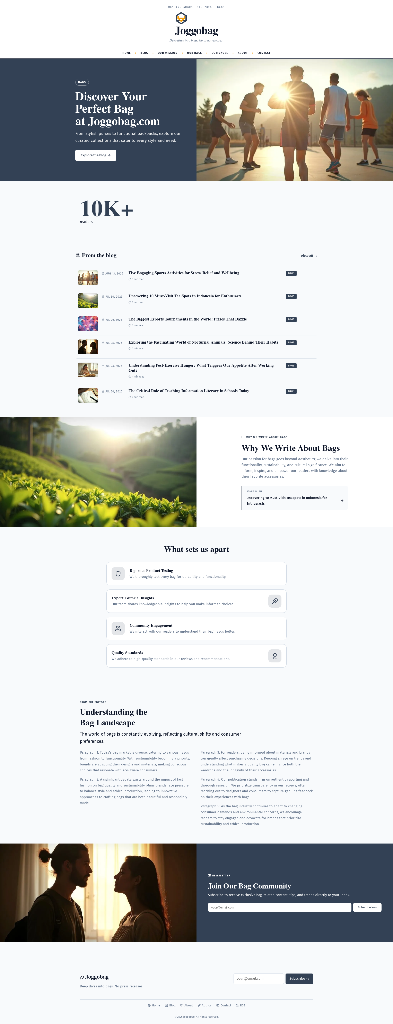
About (243, 52)
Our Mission (167, 52)
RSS (242, 1005)
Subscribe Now (367, 907)
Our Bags (194, 52)
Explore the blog (93, 155)
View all (307, 256)
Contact (264, 52)
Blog (144, 52)
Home (126, 52)
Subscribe (297, 978)
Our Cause (220, 52)
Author (206, 1005)
